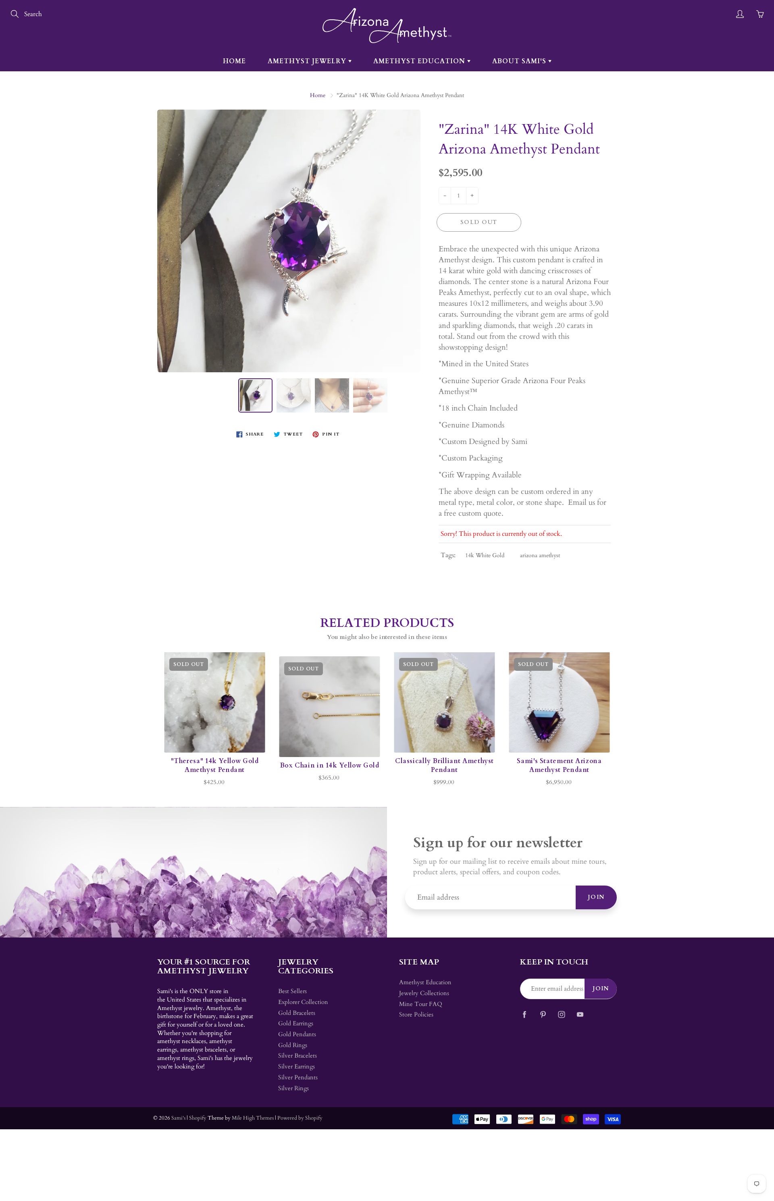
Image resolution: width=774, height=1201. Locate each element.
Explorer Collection (303, 1002)
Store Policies (416, 1014)
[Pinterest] (543, 1014)
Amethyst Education (420, 61)
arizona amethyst (540, 555)
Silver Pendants (298, 1077)
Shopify (197, 1118)
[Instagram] (561, 1014)
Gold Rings (292, 1045)
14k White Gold (484, 555)
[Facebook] (524, 1014)
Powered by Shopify (299, 1118)
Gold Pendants (297, 1034)
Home (234, 61)
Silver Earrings (296, 1066)
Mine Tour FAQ (420, 1004)
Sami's (178, 1118)
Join (596, 897)
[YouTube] (580, 1014)
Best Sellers (292, 991)
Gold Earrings (295, 1023)
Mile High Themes (253, 1118)
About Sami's (520, 61)
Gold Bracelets (296, 1013)
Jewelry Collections (424, 993)
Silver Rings (293, 1088)
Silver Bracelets (297, 1056)
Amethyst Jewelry (308, 61)
